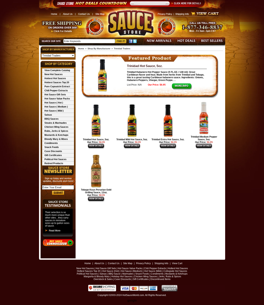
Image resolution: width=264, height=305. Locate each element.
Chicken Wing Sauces (56, 127)
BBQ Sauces (51, 119)
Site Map (127, 263)
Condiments (51, 143)
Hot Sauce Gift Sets (55, 94)
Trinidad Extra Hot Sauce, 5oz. (168, 139)
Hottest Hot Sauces (55, 78)
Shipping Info (161, 263)
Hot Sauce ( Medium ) (56, 106)
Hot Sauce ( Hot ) (53, 102)
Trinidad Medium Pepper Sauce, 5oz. (204, 138)
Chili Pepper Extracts (56, 90)
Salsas (48, 114)
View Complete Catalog (57, 70)
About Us (99, 263)
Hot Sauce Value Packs (57, 98)
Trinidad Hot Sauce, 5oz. (145, 66)
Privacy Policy (143, 263)
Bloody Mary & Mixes (56, 139)
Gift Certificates (53, 155)
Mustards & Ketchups (56, 135)
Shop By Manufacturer (99, 48)
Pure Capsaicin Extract (57, 86)
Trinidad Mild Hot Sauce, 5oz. (132, 139)
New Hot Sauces (53, 74)
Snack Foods (51, 147)
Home (81, 48)
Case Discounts (53, 151)
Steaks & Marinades (55, 123)
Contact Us (113, 263)
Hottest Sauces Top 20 (56, 82)
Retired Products (53, 163)
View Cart (177, 263)
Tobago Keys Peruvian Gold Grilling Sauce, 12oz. (96, 191)
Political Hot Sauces (55, 159)
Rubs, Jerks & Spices (56, 131)
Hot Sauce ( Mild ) (54, 110)
